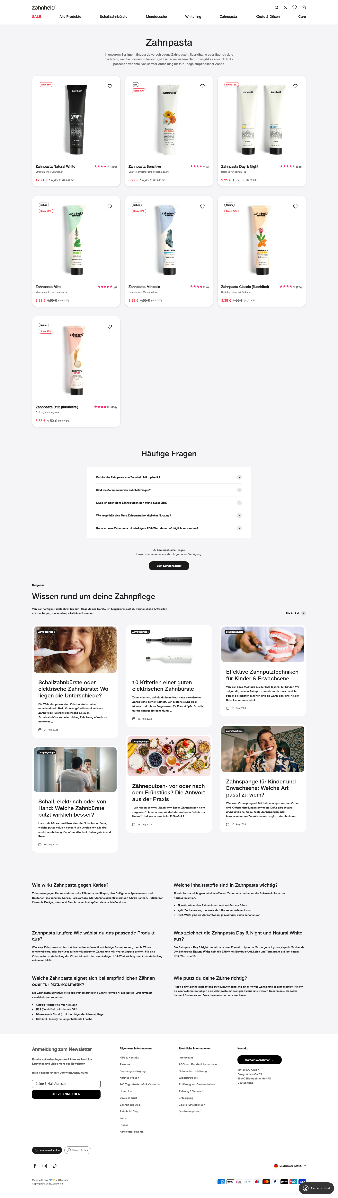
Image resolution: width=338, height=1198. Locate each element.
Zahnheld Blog (129, 1111)
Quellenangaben (189, 1111)
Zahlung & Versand (191, 1091)
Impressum (186, 1057)
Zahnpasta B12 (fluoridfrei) (57, 407)
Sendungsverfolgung (133, 1071)
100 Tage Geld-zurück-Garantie (140, 1084)
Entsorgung (186, 1097)
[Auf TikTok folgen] (54, 1166)
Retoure (125, 1064)
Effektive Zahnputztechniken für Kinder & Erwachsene (262, 675)
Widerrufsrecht (188, 1077)
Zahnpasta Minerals (144, 286)
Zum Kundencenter (169, 565)
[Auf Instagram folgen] (44, 1166)
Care (302, 16)
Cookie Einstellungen (192, 1104)
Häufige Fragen (129, 1077)
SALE (36, 16)
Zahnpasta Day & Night (239, 166)
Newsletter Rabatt (131, 1131)
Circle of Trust (128, 1097)
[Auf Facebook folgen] (34, 1166)
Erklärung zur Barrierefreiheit (197, 1084)
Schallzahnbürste (113, 16)
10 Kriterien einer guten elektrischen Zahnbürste (163, 685)
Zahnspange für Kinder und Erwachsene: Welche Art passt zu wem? (261, 788)
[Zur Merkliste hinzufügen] (110, 86)
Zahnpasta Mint (48, 286)
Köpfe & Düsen (267, 16)
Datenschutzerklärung (74, 1072)
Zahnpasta (228, 16)
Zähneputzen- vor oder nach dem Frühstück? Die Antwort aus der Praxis (168, 792)
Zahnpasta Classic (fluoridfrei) (245, 286)
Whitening (193, 16)
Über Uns (126, 1091)
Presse (124, 1124)
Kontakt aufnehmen (259, 1059)
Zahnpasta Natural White (55, 166)
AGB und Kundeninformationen (198, 1064)
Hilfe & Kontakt (129, 1057)
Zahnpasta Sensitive (145, 166)
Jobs (123, 1118)
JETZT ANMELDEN (66, 1094)
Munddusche (156, 16)
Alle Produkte (70, 16)
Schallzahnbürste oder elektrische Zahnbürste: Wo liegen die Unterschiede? (73, 689)
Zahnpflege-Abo (130, 1104)
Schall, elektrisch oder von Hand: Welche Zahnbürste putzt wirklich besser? (72, 808)
